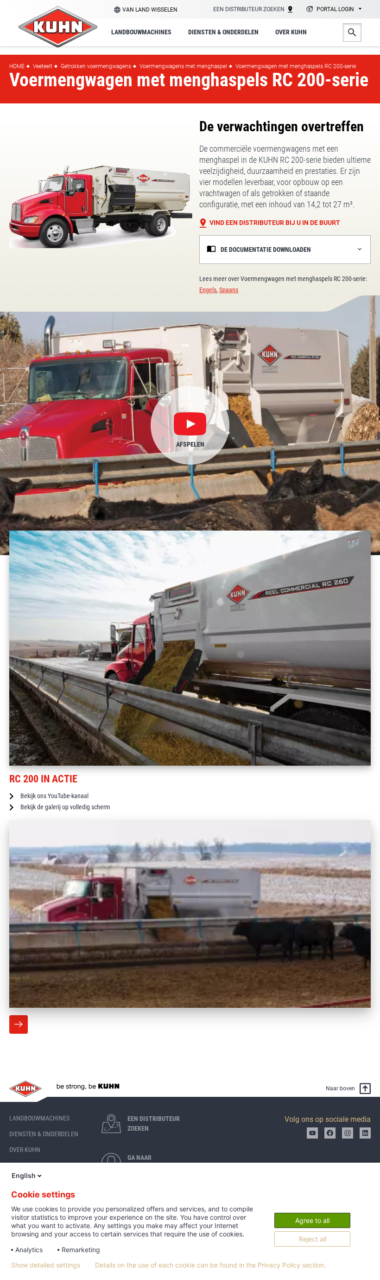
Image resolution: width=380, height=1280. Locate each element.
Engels (207, 290)
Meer (18, 1024)
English (24, 1175)
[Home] (58, 26)
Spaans (228, 290)
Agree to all (312, 1220)
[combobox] (332, 10)
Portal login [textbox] (335, 9)
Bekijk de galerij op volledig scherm (65, 807)
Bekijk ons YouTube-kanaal (54, 796)
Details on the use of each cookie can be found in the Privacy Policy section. (210, 1265)
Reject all (312, 1239)
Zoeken (352, 32)
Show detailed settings (45, 1265)
